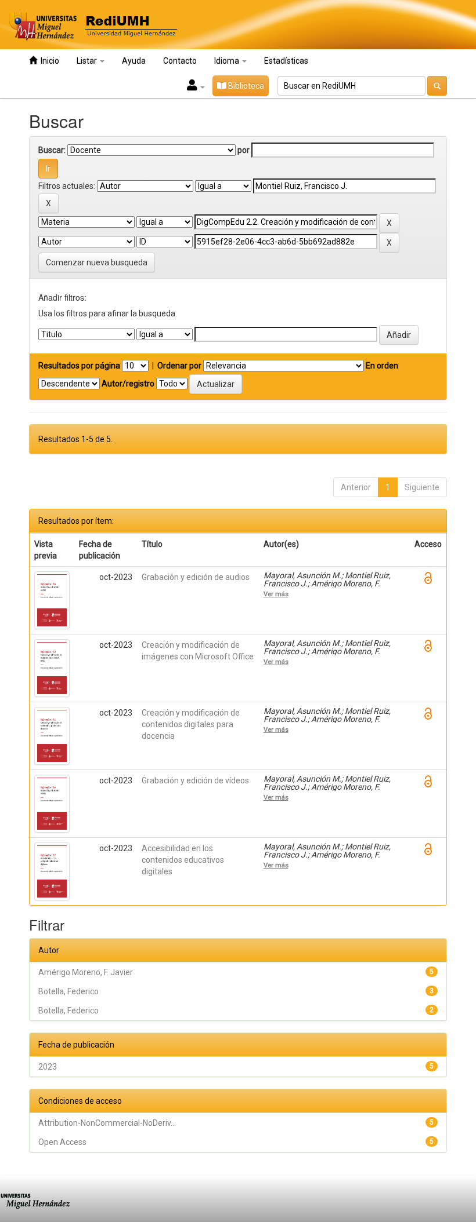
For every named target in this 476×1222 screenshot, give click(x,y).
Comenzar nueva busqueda (96, 262)
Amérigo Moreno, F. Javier (85, 972)
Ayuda (134, 60)
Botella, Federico (68, 991)
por (243, 150)
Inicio (48, 60)
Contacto (180, 60)
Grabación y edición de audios (196, 577)
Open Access (62, 1142)
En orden (382, 365)
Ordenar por (179, 365)
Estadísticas (286, 60)
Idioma (227, 60)
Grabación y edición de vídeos (195, 780)
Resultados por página (79, 365)
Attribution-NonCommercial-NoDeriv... (107, 1123)
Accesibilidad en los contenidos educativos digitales (183, 860)
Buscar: (52, 150)
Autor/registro (128, 383)
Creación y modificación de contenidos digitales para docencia (191, 724)
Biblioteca (245, 85)
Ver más (276, 594)
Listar (88, 60)
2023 (47, 1066)
